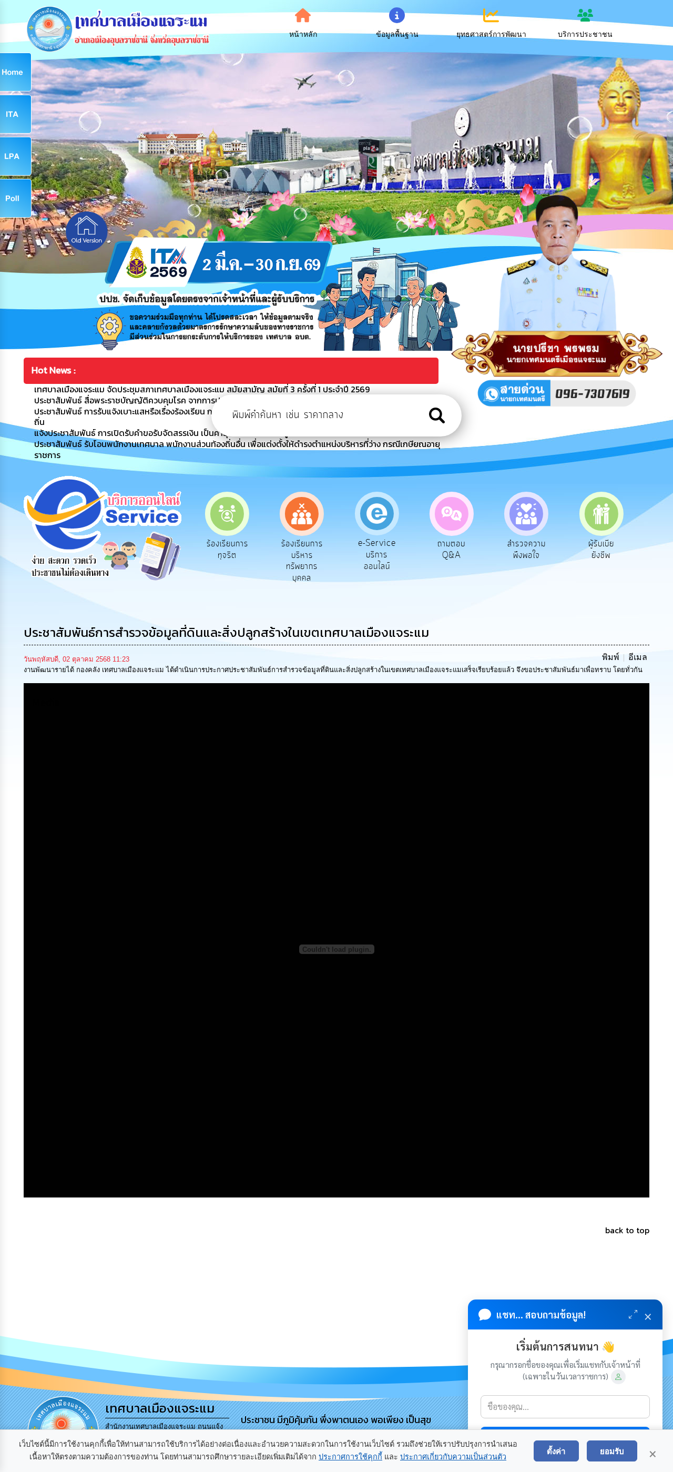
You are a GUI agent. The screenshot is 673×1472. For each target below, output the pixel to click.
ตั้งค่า (556, 1451)
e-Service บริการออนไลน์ (302, 554)
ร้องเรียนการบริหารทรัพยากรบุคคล (227, 560)
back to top (627, 1230)
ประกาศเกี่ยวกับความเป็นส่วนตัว (453, 1457)
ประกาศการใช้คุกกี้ (350, 1457)
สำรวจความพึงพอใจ (451, 549)
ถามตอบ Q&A (377, 549)
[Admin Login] (618, 1376)
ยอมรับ (612, 1451)
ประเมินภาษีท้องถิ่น (601, 549)
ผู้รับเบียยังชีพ (526, 549)
